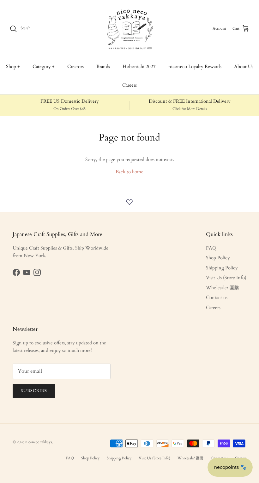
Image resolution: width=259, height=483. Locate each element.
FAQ (211, 248)
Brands (103, 66)
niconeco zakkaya (38, 442)
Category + (44, 66)
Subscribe (34, 391)
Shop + (13, 66)
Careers (129, 85)
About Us (243, 66)
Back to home (129, 172)
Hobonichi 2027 (139, 66)
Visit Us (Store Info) (226, 277)
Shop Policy (218, 258)
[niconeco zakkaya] (129, 28)
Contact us (216, 297)
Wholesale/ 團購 (222, 288)
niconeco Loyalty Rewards (194, 66)
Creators (75, 66)
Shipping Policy (222, 268)
